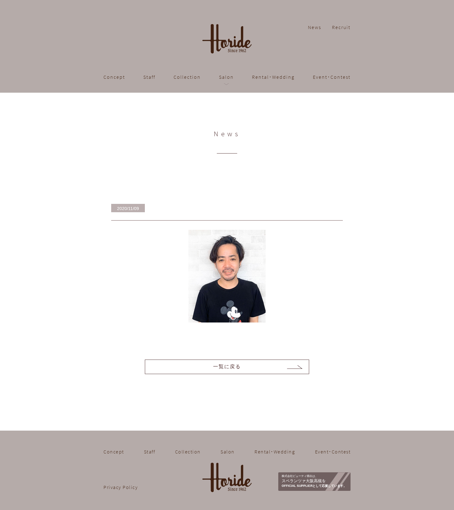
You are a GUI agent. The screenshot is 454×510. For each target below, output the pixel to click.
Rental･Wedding (273, 77)
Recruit (341, 27)
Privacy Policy (120, 487)
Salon (228, 452)
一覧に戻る (227, 366)
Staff (149, 77)
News (314, 27)
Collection (187, 77)
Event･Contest (332, 77)
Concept (114, 77)
